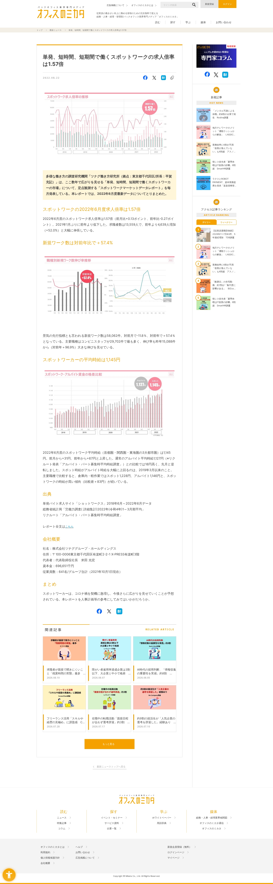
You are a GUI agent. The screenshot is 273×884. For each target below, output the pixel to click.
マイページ (173, 858)
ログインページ (175, 852)
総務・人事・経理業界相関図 (211, 818)
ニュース (62, 818)
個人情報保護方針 (50, 858)
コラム (61, 828)
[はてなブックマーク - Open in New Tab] (163, 78)
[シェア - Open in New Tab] (145, 78)
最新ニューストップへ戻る (111, 766)
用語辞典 (161, 823)
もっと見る (109, 743)
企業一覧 (112, 828)
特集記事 (62, 823)
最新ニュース (56, 30)
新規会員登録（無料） (179, 847)
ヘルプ (79, 847)
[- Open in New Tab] (216, 56)
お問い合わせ (223, 22)
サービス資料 (112, 823)
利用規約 (45, 852)
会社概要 (45, 863)
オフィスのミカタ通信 (212, 823)
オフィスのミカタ (211, 828)
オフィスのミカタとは (53, 847)
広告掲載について (85, 858)
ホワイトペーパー (161, 818)
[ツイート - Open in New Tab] (154, 78)
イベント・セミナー (112, 818)
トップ (40, 30)
